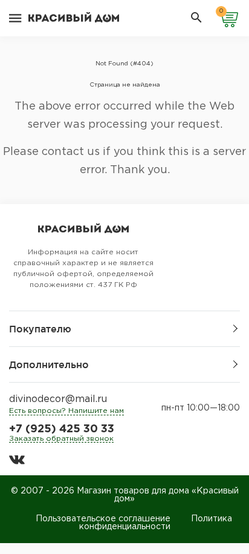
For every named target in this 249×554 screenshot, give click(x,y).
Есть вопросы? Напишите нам (66, 410)
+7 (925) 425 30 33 (61, 429)
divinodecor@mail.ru (58, 399)
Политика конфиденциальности (155, 522)
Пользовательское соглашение (103, 519)
